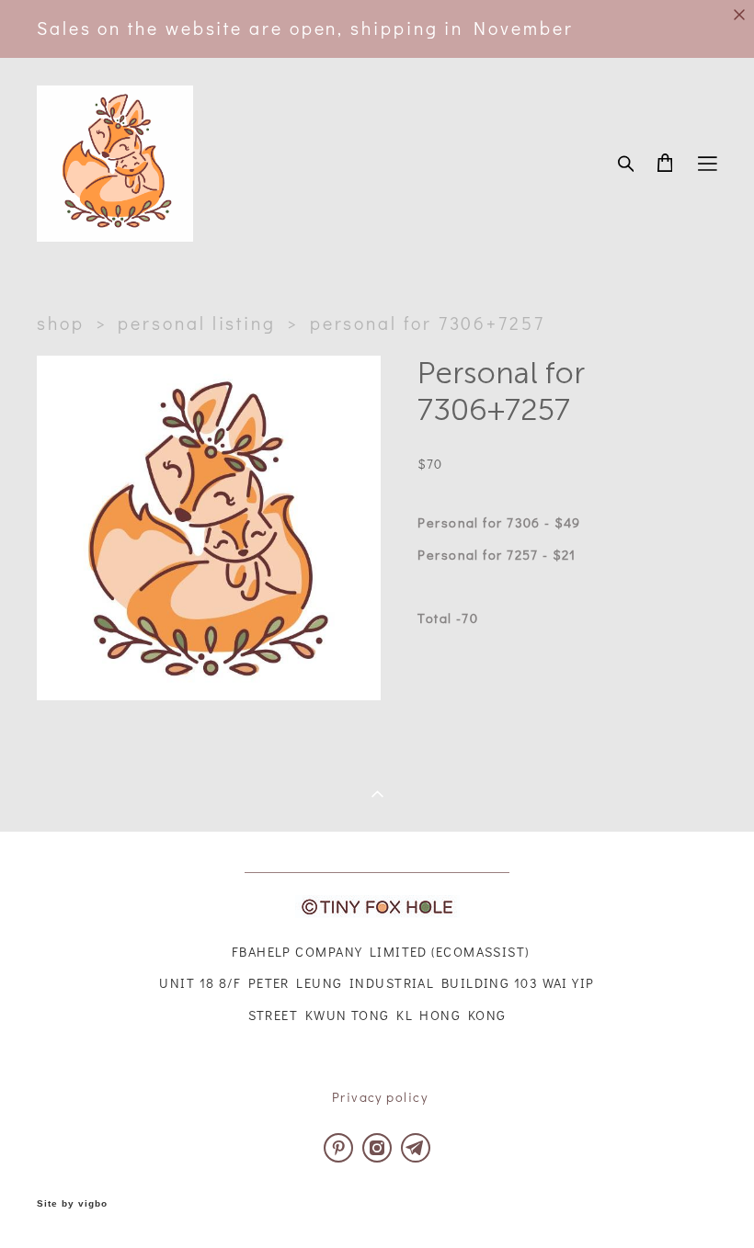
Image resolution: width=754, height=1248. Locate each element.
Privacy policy (380, 1097)
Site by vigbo (72, 1203)
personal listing (197, 323)
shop (61, 323)
